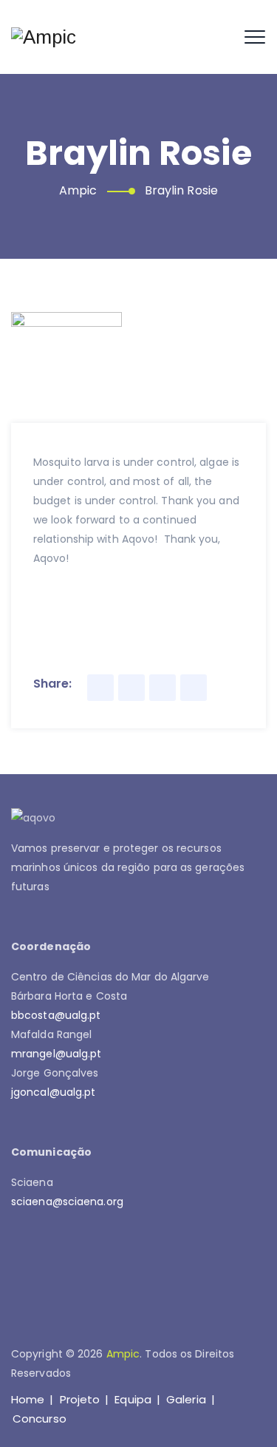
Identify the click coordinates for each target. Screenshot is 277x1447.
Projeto (80, 1399)
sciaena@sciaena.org (67, 1201)
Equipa (132, 1399)
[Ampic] (44, 37)
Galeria (186, 1399)
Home (27, 1399)
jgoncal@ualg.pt (53, 1092)
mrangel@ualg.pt (56, 1053)
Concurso (39, 1418)
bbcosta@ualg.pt (56, 1015)
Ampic (123, 1353)
